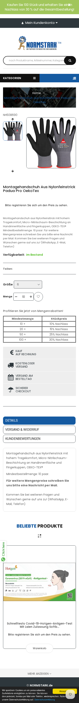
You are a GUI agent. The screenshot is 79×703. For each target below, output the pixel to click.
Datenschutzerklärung (44, 699)
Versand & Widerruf (22, 430)
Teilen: (8, 268)
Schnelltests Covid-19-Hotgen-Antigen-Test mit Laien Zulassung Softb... (39, 625)
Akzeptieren (64, 691)
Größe (8, 284)
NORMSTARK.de (41, 685)
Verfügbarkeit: (14, 255)
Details (11, 420)
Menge (7, 296)
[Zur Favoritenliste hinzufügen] (38, 296)
